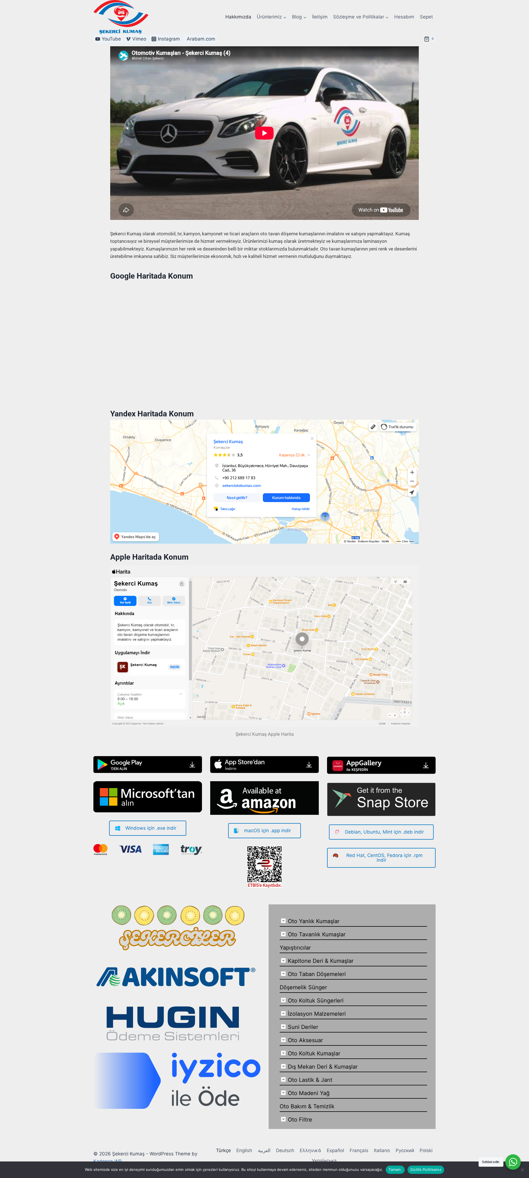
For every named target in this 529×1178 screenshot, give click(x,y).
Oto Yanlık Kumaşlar (313, 921)
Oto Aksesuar (305, 1040)
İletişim (320, 17)
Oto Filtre (300, 1119)
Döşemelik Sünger (303, 987)
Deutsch (285, 1150)
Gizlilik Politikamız (425, 1169)
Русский (405, 1150)
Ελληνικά (310, 1150)
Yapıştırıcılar (295, 947)
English (244, 1150)
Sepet (426, 17)
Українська (324, 1160)
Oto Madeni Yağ (309, 1093)
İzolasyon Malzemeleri (317, 1013)
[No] (522, 1169)
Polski (426, 1150)
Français (359, 1150)
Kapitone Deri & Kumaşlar (320, 961)
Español (335, 1150)
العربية (264, 1150)
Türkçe (223, 1150)
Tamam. (395, 1169)
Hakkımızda (238, 17)
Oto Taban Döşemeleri (317, 974)
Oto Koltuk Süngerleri (316, 1000)
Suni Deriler (303, 1027)
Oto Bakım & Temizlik (307, 1106)
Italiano (382, 1150)
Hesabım (404, 17)
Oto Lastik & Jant (310, 1080)
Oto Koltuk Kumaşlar (314, 1053)
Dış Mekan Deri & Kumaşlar (323, 1066)
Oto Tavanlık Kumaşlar (317, 934)
